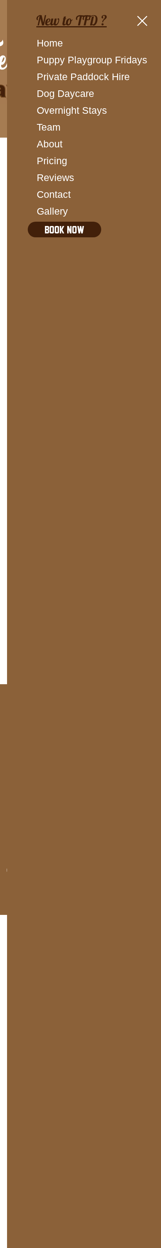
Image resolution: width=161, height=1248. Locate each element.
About (50, 143)
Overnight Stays (64, 110)
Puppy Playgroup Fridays (64, 59)
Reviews (55, 177)
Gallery (52, 211)
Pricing (52, 160)
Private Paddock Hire (64, 76)
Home (50, 43)
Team (49, 127)
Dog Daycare (64, 93)
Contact (54, 194)
